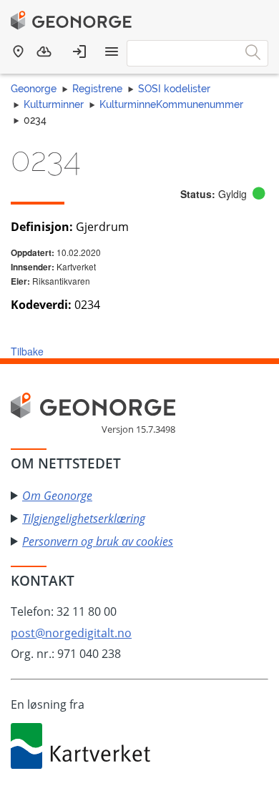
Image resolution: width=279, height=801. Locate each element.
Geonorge (34, 88)
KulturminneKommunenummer (171, 104)
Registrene (97, 88)
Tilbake (27, 351)
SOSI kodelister (174, 88)
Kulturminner (54, 104)
